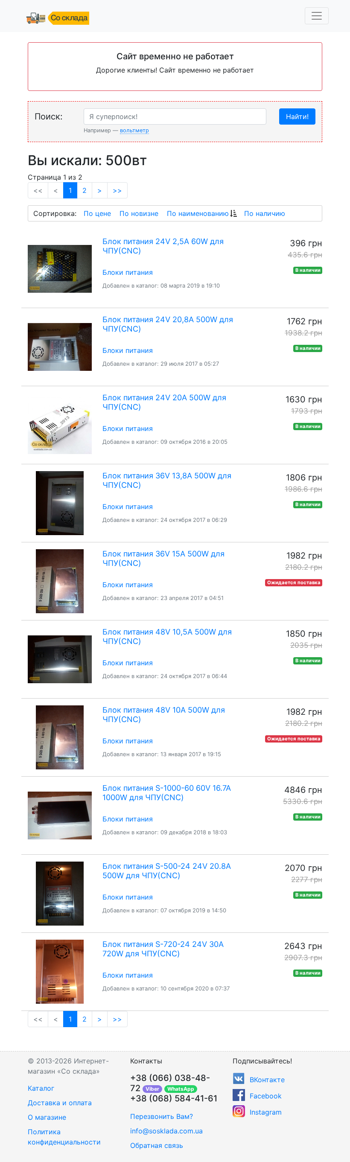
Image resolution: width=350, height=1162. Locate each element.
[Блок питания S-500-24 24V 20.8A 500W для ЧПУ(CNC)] (60, 894)
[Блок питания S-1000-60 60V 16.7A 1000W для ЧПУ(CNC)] (60, 815)
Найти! (297, 116)
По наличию (264, 213)
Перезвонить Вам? (161, 1116)
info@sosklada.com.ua (166, 1131)
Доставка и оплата (60, 1102)
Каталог (41, 1088)
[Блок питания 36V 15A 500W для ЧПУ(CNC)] (60, 581)
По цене (97, 213)
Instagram (266, 1112)
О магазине (47, 1117)
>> (117, 190)
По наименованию (198, 213)
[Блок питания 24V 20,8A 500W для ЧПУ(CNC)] (60, 347)
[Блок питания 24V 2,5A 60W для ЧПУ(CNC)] (60, 269)
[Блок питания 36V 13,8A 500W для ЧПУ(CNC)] (60, 503)
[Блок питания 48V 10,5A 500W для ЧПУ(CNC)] (60, 659)
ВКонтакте (267, 1079)
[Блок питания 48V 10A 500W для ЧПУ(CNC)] (60, 737)
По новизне (139, 213)
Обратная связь (156, 1145)
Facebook (266, 1096)
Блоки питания (127, 272)
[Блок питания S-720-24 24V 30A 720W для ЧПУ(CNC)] (60, 972)
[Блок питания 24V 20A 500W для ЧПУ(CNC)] (60, 425)
